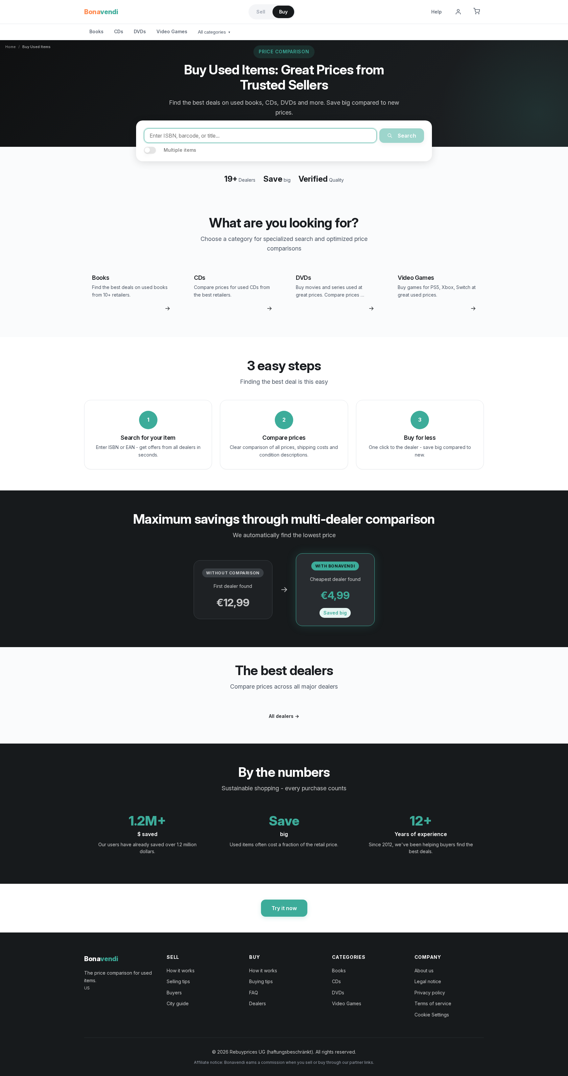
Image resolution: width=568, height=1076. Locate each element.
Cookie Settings (431, 1014)
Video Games (171, 31)
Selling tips (178, 981)
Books (96, 31)
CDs (118, 31)
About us (424, 970)
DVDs (140, 31)
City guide (178, 1003)
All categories (214, 32)
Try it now (284, 908)
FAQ (253, 992)
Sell (260, 11)
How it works (181, 970)
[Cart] (476, 11)
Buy (283, 11)
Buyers (174, 992)
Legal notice (427, 981)
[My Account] (458, 12)
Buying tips (261, 981)
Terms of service (432, 1003)
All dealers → (284, 716)
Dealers (257, 1003)
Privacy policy (429, 992)
